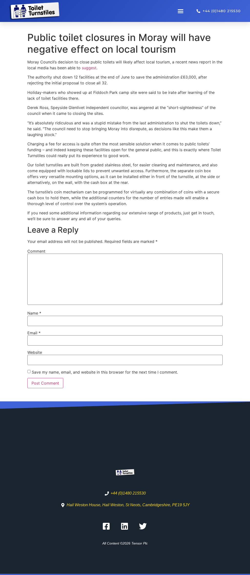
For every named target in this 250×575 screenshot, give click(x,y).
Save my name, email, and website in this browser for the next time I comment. (105, 372)
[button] (180, 11)
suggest (89, 67)
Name (34, 313)
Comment (36, 251)
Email (34, 333)
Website (34, 352)
